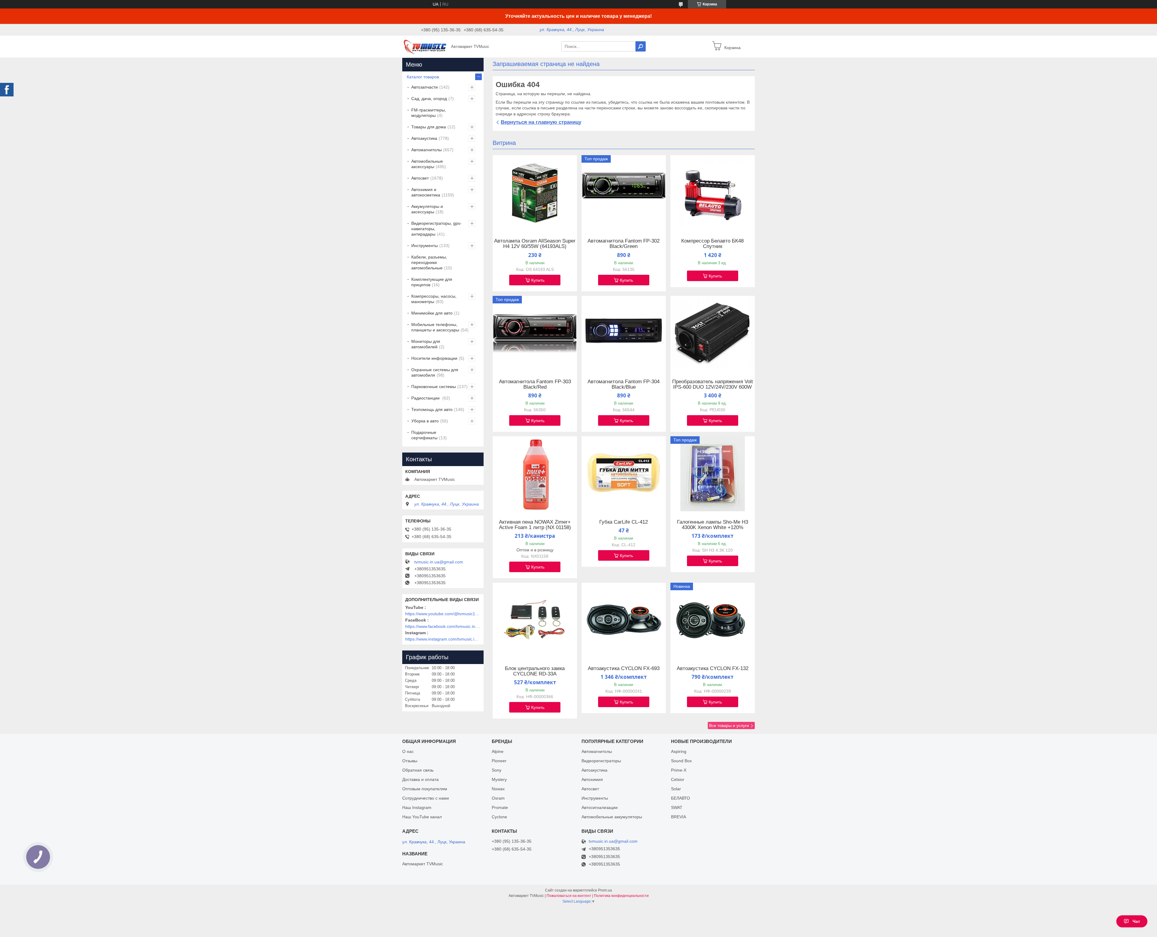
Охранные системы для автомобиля (434, 372)
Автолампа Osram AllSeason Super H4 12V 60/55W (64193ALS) (534, 243)
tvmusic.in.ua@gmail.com (438, 561)
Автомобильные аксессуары (427, 164)
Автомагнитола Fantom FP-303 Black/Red (535, 384)
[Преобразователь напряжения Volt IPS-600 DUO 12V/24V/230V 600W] (712, 333)
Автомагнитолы (426, 149)
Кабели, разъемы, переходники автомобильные (429, 262)
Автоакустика (424, 138)
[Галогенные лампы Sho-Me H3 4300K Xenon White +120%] (712, 474)
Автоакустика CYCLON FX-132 (712, 668)
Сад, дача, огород (429, 98)
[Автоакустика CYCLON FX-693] (624, 620)
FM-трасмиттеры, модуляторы (428, 113)
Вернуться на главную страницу (541, 122)
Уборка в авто (425, 420)
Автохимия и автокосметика (425, 192)
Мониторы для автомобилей (425, 344)
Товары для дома (428, 126)
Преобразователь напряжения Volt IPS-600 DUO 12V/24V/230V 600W (712, 384)
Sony (496, 770)
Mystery (499, 779)
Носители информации (434, 358)
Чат (1136, 921)
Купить (537, 280)
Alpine (497, 751)
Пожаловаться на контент (569, 896)
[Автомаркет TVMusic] (424, 46)
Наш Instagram (416, 807)
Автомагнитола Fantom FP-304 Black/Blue (624, 384)
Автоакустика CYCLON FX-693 (624, 668)
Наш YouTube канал (422, 816)
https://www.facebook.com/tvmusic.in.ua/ (443, 626)
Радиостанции (426, 398)
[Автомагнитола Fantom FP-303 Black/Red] (535, 333)
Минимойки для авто (432, 313)
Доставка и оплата (420, 779)
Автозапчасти (424, 87)
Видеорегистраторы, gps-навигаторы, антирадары (436, 229)
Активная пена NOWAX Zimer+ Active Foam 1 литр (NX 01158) (535, 524)
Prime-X (678, 770)
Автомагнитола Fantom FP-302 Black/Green (624, 243)
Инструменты (424, 245)
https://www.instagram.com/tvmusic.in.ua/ (443, 639)
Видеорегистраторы (601, 760)
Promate (500, 807)
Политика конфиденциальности (621, 896)
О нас (408, 751)
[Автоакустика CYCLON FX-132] (712, 620)
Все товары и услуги (729, 725)
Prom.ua (605, 890)
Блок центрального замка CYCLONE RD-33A (535, 671)
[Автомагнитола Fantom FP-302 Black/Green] (624, 192)
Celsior (677, 779)
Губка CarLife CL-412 (623, 522)
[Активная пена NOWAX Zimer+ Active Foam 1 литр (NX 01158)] (535, 474)
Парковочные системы (433, 386)
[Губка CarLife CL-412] (624, 474)
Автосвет (420, 178)
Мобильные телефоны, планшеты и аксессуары (435, 327)
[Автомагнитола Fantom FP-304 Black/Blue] (624, 333)
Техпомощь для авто (432, 409)
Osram (498, 798)
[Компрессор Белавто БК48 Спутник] (712, 192)
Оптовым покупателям (424, 788)
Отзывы (409, 760)
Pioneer (499, 760)
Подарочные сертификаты (424, 435)
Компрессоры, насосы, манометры (433, 299)
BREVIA (678, 816)
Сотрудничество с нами (425, 798)
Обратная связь (418, 770)
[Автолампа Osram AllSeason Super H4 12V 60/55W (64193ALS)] (535, 192)
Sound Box (681, 760)
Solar (676, 788)
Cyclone (499, 816)
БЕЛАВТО (680, 798)
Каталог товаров (423, 76)
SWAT (676, 807)
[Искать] (640, 46)
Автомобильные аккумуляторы (612, 816)
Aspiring (678, 751)
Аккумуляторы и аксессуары (427, 209)
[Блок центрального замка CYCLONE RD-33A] (535, 620)
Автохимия (592, 779)
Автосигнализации (600, 807)
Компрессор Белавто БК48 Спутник (712, 243)
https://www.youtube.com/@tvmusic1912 (443, 613)
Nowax (498, 788)
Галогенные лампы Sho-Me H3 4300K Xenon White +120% (712, 524)
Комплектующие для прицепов (431, 282)
